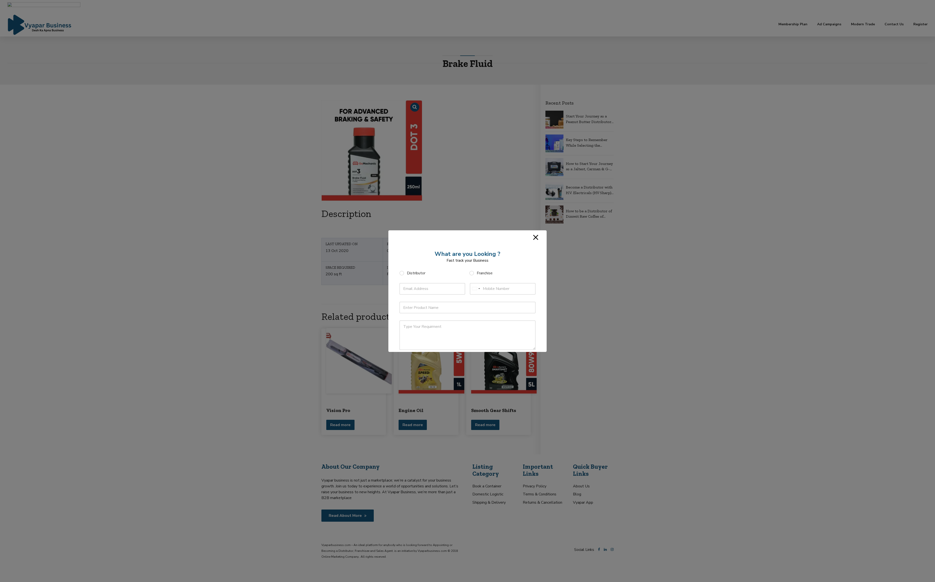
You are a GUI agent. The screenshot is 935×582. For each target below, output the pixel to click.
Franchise (485, 273)
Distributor (416, 273)
